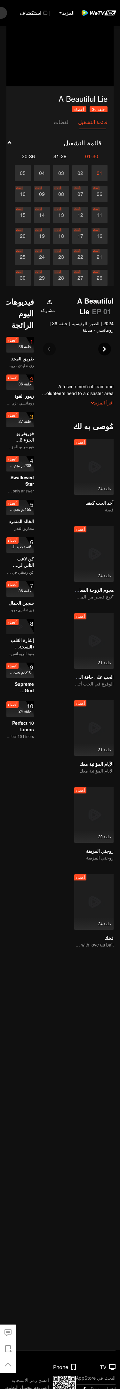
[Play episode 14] (42, 215)
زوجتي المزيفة (100, 851)
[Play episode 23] (61, 257)
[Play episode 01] (100, 173)
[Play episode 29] (42, 278)
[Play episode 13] (61, 215)
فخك (109, 938)
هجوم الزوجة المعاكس (92, 590)
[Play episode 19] (42, 236)
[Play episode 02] (80, 173)
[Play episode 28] (61, 278)
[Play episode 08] (61, 194)
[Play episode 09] (42, 194)
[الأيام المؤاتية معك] (94, 728)
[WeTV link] (99, 13)
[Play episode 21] (100, 257)
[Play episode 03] (61, 173)
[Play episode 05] (23, 173)
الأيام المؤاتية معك (96, 764)
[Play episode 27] (80, 278)
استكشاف (30, 12)
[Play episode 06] (100, 194)
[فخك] (94, 902)
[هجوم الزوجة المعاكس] (94, 554)
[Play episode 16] (100, 236)
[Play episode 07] (80, 194)
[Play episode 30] (23, 278)
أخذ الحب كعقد (100, 503)
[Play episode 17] (80, 236)
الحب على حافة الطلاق (92, 677)
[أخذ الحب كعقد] (94, 467)
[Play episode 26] (100, 278)
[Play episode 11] (100, 215)
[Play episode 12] (80, 215)
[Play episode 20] (23, 236)
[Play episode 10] (23, 194)
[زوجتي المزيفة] (94, 815)
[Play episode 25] (23, 257)
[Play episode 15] (23, 215)
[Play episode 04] (42, 173)
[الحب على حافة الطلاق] (94, 641)
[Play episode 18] (61, 236)
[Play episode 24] (42, 257)
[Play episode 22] (80, 257)
